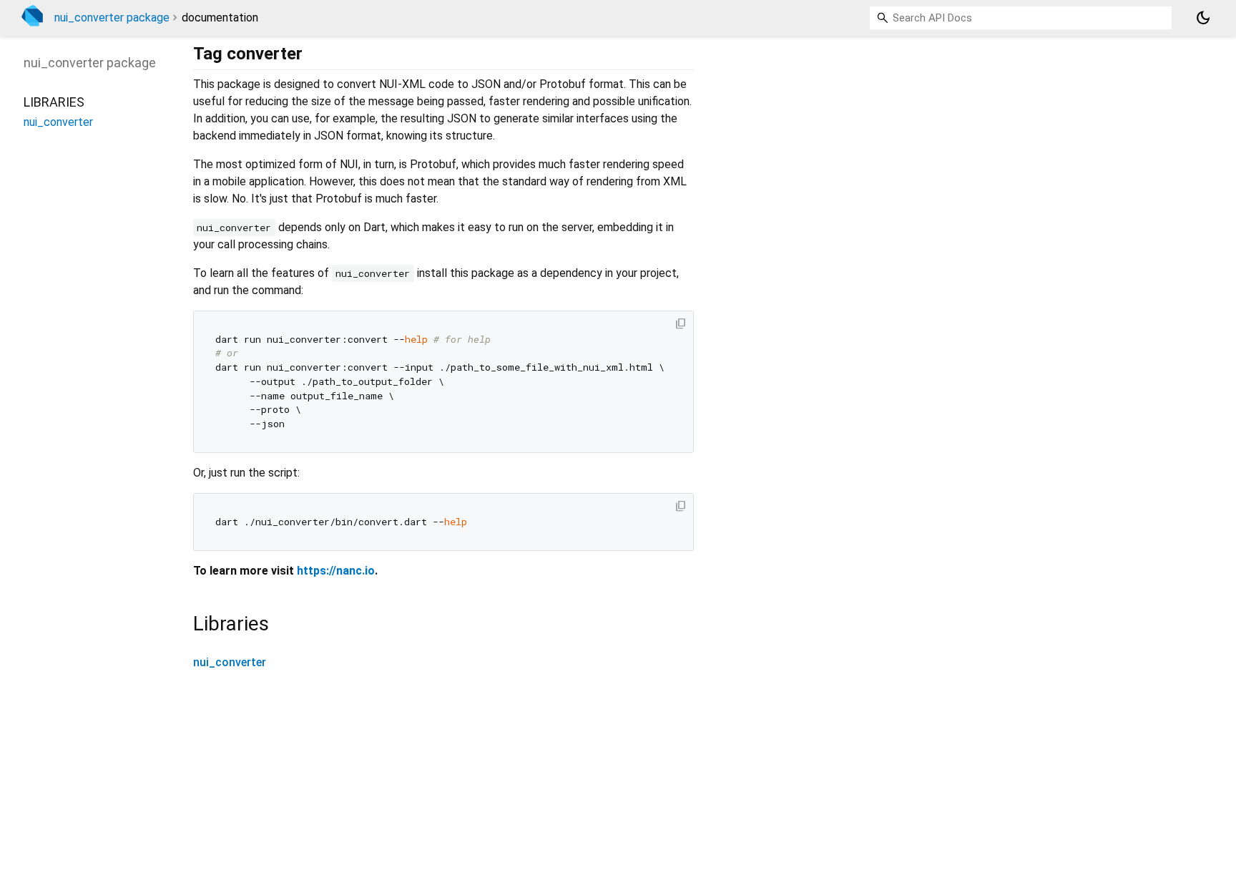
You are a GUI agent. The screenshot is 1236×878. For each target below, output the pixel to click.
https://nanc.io (336, 570)
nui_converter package (112, 17)
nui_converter (229, 662)
